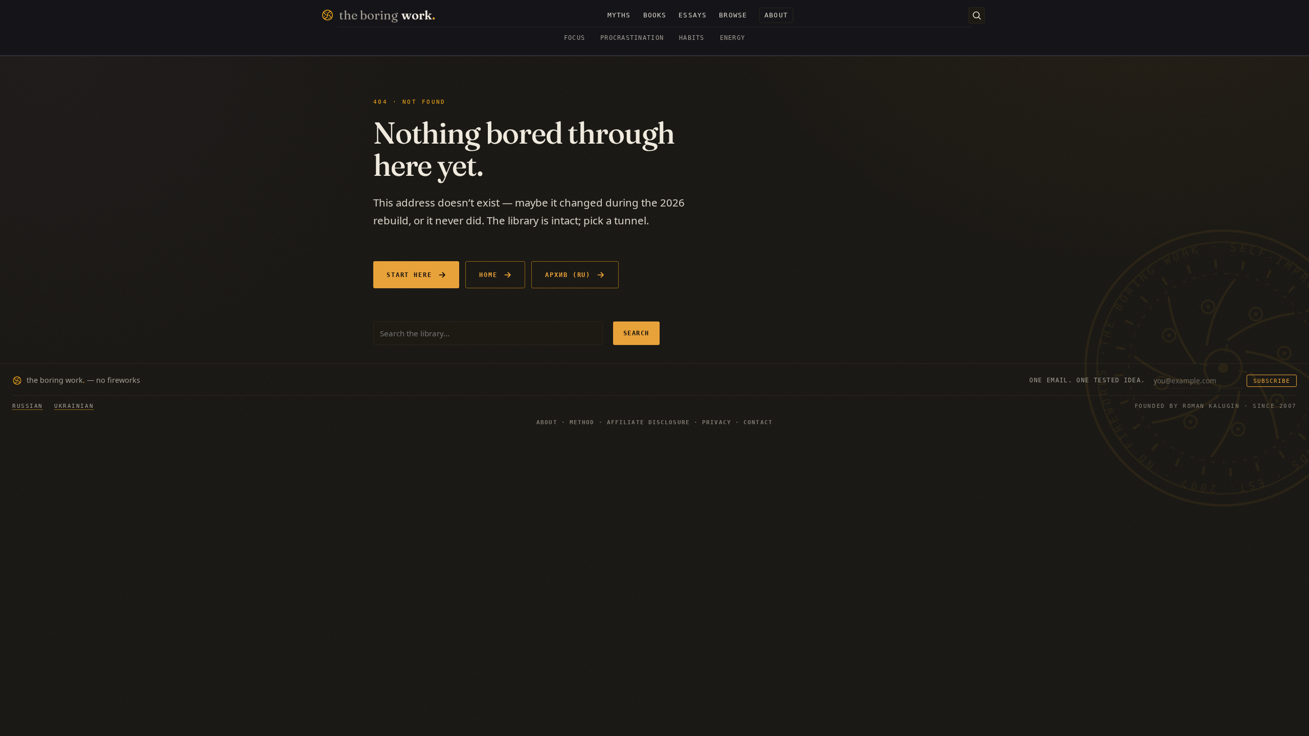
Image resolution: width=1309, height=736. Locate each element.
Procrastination (632, 37)
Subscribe (1271, 381)
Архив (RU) (568, 275)
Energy (733, 37)
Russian (27, 406)
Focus (574, 37)
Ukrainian (74, 406)
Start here (409, 275)
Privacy (716, 422)
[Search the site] (976, 15)
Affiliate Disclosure (648, 422)
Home (488, 275)
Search (636, 333)
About (546, 422)
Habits (692, 37)
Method (582, 422)
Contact (758, 422)
